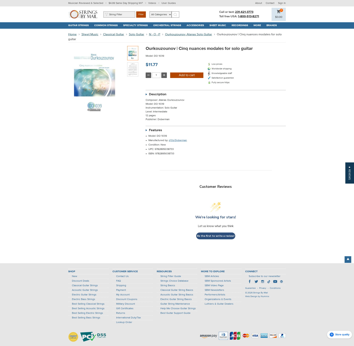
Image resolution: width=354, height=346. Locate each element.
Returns (120, 313)
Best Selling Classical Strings (88, 304)
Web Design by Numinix (257, 296)
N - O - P (154, 34)
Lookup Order (124, 322)
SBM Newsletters (214, 290)
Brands (271, 25)
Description (157, 94)
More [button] (259, 25)
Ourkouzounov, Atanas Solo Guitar (188, 34)
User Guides (169, 3)
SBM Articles (212, 276)
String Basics (167, 285)
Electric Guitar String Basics (176, 299)
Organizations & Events (218, 299)
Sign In (282, 3)
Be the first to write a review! (216, 236)
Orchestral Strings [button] (168, 25)
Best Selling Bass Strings (86, 317)
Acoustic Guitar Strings (85, 290)
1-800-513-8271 (248, 16)
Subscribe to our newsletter (264, 276)
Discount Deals (80, 281)
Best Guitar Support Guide (175, 313)
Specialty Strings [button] (136, 25)
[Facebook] (250, 282)
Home (72, 34)
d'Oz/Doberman (178, 140)
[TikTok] (269, 282)
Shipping (121, 285)
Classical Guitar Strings (85, 285)
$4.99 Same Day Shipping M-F (126, 3)
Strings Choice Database (174, 281)
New (74, 276)
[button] (279, 17)
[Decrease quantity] (148, 75)
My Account (123, 294)
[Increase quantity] (164, 75)
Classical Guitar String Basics (176, 290)
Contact (270, 3)
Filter (141, 14)
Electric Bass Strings (83, 299)
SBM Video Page (214, 285)
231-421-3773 (244, 12)
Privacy (262, 288)
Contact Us (122, 276)
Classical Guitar (113, 34)
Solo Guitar (136, 34)
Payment (121, 290)
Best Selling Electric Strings (87, 313)
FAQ (118, 281)
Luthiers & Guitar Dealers (219, 304)
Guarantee (250, 288)
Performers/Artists (215, 294)
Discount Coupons (126, 299)
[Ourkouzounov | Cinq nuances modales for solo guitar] (132, 53)
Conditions (275, 288)
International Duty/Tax (128, 317)
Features (155, 130)
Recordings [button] (241, 25)
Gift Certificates (124, 308)
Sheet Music (89, 34)
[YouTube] (275, 282)
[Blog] (281, 282)
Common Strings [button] (107, 25)
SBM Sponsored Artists (218, 281)
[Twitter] (256, 282)
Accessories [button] (197, 25)
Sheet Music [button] (219, 25)
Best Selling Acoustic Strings (88, 308)
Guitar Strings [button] (79, 25)
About (258, 3)
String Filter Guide (170, 276)
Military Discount (125, 304)
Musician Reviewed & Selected (85, 3)
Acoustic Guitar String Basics (176, 294)
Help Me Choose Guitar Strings (178, 308)
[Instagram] (262, 282)
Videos (152, 3)
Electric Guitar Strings (84, 294)
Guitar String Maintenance (175, 304)
